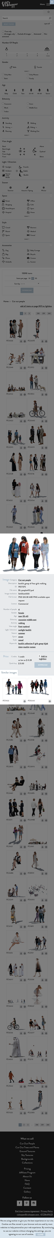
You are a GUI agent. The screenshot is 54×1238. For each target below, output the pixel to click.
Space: (14, 636)
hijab (46, 643)
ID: (16, 586)
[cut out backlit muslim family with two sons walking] (14, 688)
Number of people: (10, 609)
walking (21, 623)
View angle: (13, 626)
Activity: (14, 623)
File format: (13, 597)
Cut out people (24, 580)
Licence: (14, 603)
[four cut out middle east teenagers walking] (39, 688)
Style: (15, 640)
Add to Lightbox (43, 657)
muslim (26, 646)
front (20, 626)
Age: (15, 616)
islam (20, 646)
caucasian (22, 619)
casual (20, 640)
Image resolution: (11, 593)
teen (20, 616)
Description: (12, 583)
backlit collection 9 (26, 643)
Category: (13, 580)
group (41, 643)
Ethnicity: (13, 619)
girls (36, 643)
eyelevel (26, 626)
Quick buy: (13, 663)
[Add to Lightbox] (24, 701)
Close (40, 1234)
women (33, 646)
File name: (13, 590)
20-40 (25, 616)
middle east (31, 619)
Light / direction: (11, 630)
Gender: (14, 612)
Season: (14, 633)
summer (21, 633)
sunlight (21, 629)
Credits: (14, 656)
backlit (28, 629)
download (42, 665)
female (21, 612)
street (20, 636)
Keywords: (13, 643)
